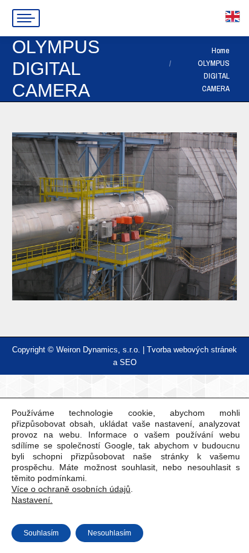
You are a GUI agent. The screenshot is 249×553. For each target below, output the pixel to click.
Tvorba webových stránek (192, 349)
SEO (128, 362)
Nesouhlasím (109, 533)
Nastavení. (32, 500)
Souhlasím (41, 533)
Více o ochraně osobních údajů (71, 489)
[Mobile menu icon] (26, 18)
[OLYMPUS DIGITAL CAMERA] (124, 216)
